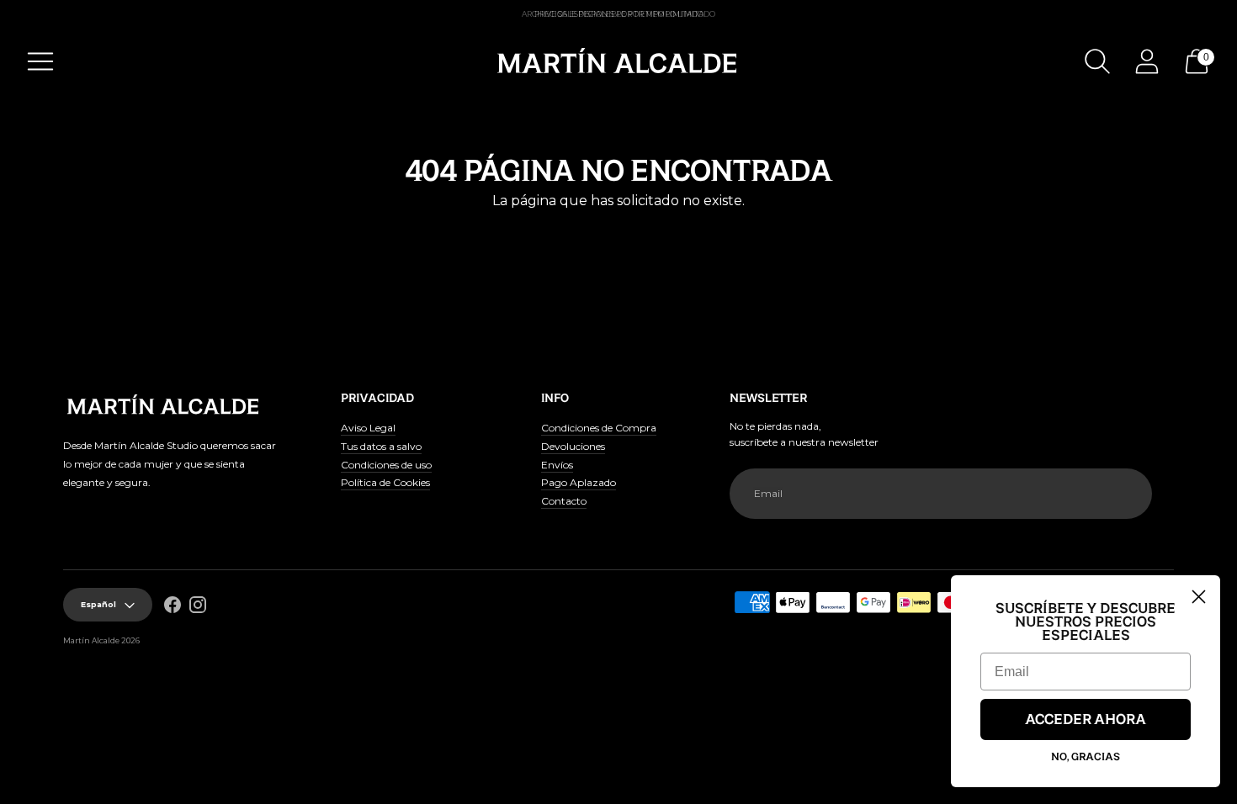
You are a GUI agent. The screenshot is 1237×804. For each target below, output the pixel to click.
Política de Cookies (385, 482)
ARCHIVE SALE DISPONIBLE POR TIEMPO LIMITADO (618, 14)
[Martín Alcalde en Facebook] (172, 607)
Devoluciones (573, 446)
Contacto (564, 501)
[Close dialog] (1198, 596)
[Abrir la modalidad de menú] (40, 61)
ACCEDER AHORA (1085, 720)
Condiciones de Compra (598, 427)
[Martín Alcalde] (618, 61)
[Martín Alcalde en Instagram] (198, 607)
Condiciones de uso (386, 464)
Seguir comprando (618, 231)
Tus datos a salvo (381, 446)
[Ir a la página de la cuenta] (1147, 61)
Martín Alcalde (91, 640)
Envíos (557, 464)
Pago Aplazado (578, 482)
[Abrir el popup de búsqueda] (1097, 61)
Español (98, 604)
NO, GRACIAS (1085, 757)
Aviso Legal (368, 427)
